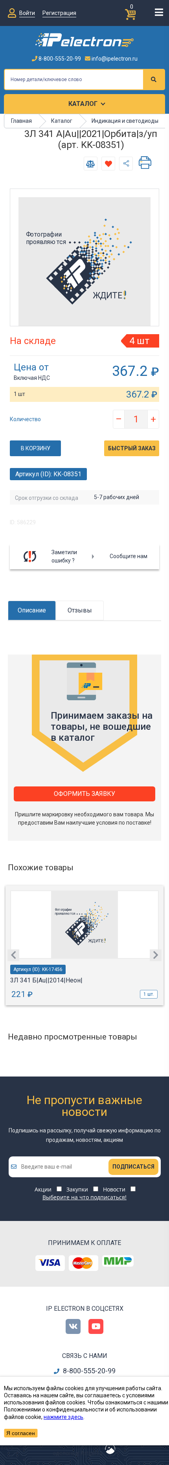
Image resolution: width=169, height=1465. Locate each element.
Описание (32, 610)
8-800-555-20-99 (59, 58)
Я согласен (20, 1433)
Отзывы (80, 610)
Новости (114, 1189)
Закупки (77, 1189)
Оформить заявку (84, 793)
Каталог (82, 103)
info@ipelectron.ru (114, 58)
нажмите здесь (63, 1417)
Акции (43, 1189)
